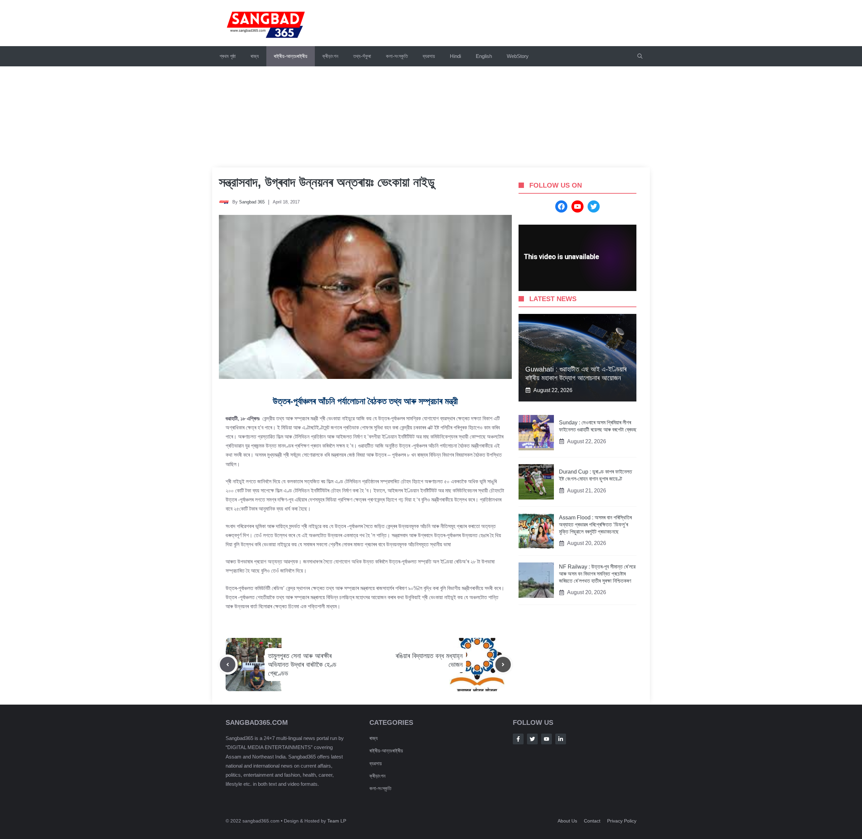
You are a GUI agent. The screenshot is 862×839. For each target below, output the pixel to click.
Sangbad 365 (252, 201)
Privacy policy (621, 821)
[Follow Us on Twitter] (532, 739)
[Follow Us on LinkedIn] (560, 739)
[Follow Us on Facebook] (518, 739)
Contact (592, 821)
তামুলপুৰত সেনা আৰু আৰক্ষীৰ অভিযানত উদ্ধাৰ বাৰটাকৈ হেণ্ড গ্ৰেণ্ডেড (302, 664)
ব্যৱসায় (375, 763)
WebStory (518, 56)
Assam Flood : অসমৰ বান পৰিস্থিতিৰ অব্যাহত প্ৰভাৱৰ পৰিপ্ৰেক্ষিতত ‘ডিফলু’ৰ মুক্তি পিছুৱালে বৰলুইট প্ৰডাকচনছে (595, 525)
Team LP (336, 821)
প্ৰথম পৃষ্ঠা (228, 56)
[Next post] (503, 664)
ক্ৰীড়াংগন (330, 56)
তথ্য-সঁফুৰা (362, 56)
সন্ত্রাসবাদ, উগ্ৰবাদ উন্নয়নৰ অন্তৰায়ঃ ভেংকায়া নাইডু (327, 182)
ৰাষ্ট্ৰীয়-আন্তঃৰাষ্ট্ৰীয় (290, 56)
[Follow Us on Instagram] (546, 739)
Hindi (455, 56)
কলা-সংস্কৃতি (397, 56)
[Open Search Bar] (640, 56)
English (484, 56)
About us (567, 821)
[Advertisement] (431, 117)
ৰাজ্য (255, 56)
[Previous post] (228, 664)
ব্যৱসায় (429, 56)
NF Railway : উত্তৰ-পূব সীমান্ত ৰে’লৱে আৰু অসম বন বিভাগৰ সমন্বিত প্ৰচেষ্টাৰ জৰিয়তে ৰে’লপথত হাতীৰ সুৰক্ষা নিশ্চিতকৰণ (597, 574)
